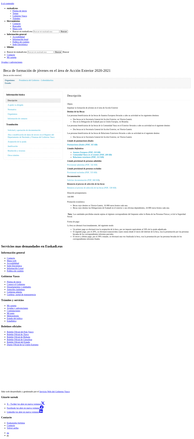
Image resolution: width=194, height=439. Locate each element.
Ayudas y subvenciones (11, 62)
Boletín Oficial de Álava (18, 334)
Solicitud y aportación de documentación (24, 130)
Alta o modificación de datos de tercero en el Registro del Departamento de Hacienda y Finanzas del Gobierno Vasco (31, 136)
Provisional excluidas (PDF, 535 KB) (82, 172)
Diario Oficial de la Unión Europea (22, 344)
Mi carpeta (11, 57)
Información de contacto (17, 118)
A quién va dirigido (15, 105)
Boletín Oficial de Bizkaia (18, 337)
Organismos (12, 114)
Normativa (12, 109)
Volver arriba (12, 428)
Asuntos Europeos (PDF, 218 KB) (87, 152)
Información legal (20, 39)
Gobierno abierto (14, 292)
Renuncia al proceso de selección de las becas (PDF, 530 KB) (91, 188)
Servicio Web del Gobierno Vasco (54, 391)
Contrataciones (13, 311)
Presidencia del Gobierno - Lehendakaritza (36, 80)
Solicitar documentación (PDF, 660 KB (83, 180)
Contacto (16, 23)
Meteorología (13, 316)
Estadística (11, 321)
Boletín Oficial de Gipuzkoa (19, 339)
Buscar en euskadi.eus (22, 31)
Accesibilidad (18, 37)
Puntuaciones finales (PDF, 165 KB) (82, 144)
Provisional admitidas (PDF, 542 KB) (82, 165)
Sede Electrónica (20, 44)
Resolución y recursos (16, 151)
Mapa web (17, 29)
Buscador (16, 26)
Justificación (13, 146)
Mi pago (10, 313)
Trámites (16, 18)
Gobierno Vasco (19, 16)
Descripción (12, 100)
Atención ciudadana (16, 289)
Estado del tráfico (14, 318)
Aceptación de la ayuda (17, 142)
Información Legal (15, 268)
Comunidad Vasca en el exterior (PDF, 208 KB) (92, 155)
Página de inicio (19, 11)
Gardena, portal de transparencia (21, 294)
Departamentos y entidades (19, 287)
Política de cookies (20, 42)
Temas (15, 13)
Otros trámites (13, 155)
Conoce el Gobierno (16, 284)
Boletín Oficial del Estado (18, 342)
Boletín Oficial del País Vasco (20, 332)
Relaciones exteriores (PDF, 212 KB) (88, 157)
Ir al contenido (7, 3)
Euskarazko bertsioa (16, 423)
